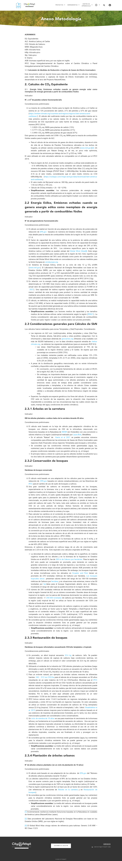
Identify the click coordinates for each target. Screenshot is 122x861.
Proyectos (59, 5)
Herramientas (72, 5)
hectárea (54, 581)
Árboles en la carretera (68, 790)
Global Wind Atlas (77, 251)
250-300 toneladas (54, 598)
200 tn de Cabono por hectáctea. (69, 559)
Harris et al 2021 (62, 437)
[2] (93, 148)
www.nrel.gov (85, 148)
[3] (26, 825)
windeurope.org (51, 262)
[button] (104, 5)
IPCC (31, 484)
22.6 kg (68, 655)
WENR (64, 432)
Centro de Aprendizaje (86, 5)
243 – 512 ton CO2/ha (45, 677)
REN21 (91, 314)
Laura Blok (77, 435)
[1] (26, 812)
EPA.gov (43, 232)
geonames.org (67, 339)
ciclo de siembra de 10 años (42, 718)
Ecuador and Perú (80, 573)
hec (44, 584)
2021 (31, 289)
